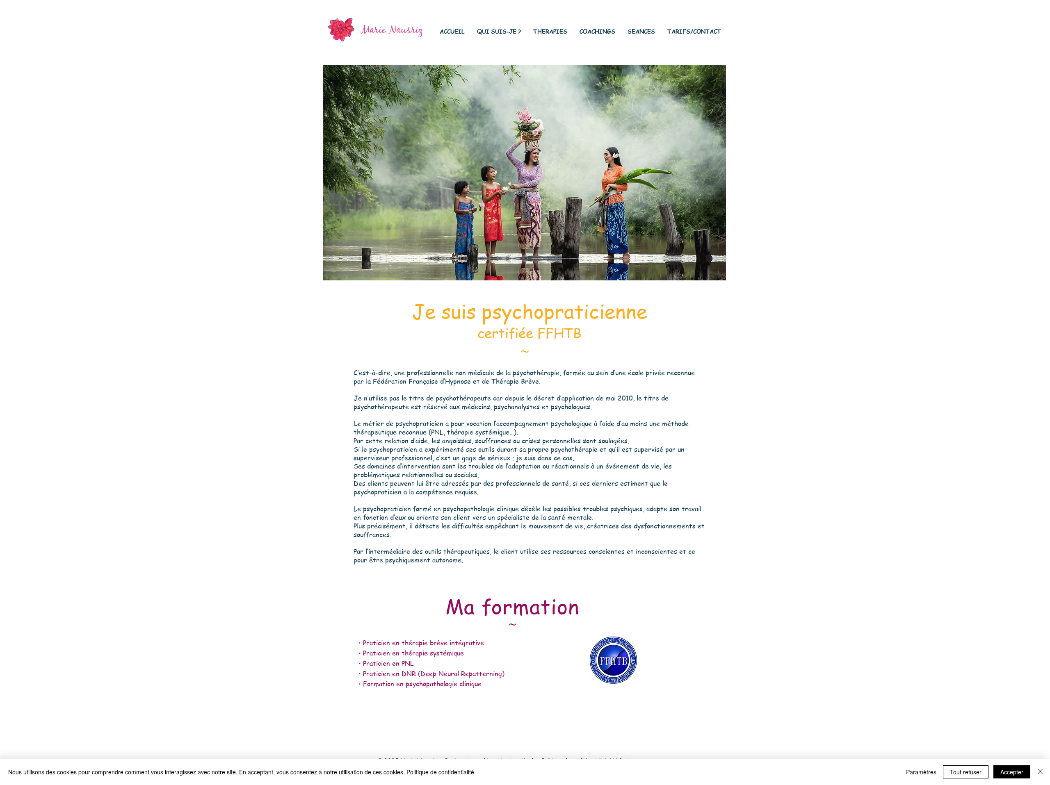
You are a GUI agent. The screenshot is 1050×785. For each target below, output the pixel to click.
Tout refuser (966, 772)
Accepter (1011, 772)
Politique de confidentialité (440, 772)
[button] (499, 31)
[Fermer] (1040, 771)
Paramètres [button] (921, 772)
